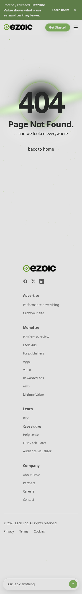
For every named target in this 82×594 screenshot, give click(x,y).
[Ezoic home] (18, 27)
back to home (41, 149)
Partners (29, 483)
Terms (23, 531)
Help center (31, 434)
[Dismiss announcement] (75, 10)
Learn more (60, 10)
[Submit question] (73, 584)
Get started (57, 27)
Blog (26, 418)
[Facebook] (25, 281)
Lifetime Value (33, 394)
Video (27, 370)
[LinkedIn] (41, 281)
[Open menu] (75, 27)
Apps (27, 361)
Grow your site (33, 313)
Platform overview (36, 337)
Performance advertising (41, 305)
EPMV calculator (34, 443)
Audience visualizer (37, 451)
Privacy (9, 531)
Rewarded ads (33, 378)
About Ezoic (31, 475)
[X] (33, 281)
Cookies (39, 531)
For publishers (33, 353)
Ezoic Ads (30, 345)
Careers (28, 491)
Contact (28, 499)
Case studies (32, 426)
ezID (26, 386)
